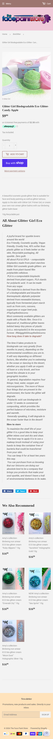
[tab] (26, 336)
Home (4, 34)
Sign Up (45, 715)
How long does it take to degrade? (24, 336)
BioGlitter (17, 34)
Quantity (6, 140)
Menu (8, 3)
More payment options (14, 171)
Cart (48, 3)
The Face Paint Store (19, 728)
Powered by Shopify (38, 728)
